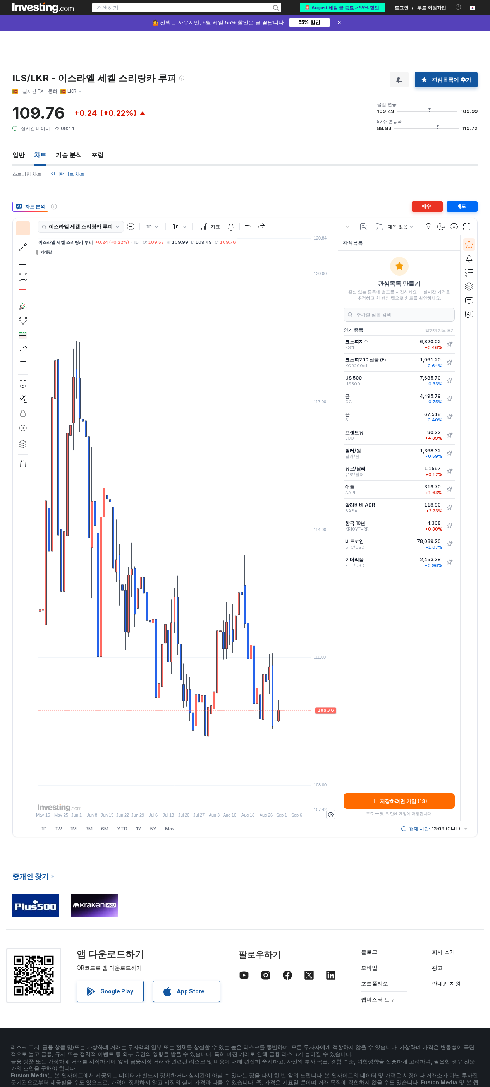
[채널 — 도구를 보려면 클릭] (23, 262)
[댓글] (469, 300)
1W (58, 829)
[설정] (330, 814)
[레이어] (23, 444)
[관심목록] (469, 244)
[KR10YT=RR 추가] (449, 525)
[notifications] (458, 7)
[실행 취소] (248, 227)
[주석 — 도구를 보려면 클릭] (23, 365)
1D (44, 829)
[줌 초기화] (206, 800)
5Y (153, 829)
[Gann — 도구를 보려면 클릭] (23, 306)
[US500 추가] (449, 380)
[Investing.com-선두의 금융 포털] (43, 7)
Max (170, 829)
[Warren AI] (469, 314)
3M (89, 829)
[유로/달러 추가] (449, 471)
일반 (18, 155)
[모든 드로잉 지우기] (23, 464)
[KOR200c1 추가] (449, 362)
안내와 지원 (446, 983)
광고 (437, 967)
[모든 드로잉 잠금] (23, 413)
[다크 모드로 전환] (441, 227)
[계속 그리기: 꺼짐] (23, 399)
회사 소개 (443, 951)
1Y (138, 829)
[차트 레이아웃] (343, 227)
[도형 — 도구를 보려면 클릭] (23, 277)
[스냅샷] (428, 227)
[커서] (23, 228)
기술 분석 (69, 155)
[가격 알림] (231, 227)
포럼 (97, 155)
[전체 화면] (467, 227)
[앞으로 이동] (196, 800)
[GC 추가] (449, 399)
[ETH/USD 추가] (449, 562)
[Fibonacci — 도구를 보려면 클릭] (23, 291)
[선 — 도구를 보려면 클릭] (23, 247)
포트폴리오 (374, 983)
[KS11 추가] (449, 344)
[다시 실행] (261, 227)
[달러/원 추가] (449, 453)
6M (104, 829)
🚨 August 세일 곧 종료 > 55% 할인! (342, 7)
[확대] (175, 800)
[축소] (165, 800)
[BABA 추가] (449, 507)
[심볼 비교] (131, 227)
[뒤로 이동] (186, 800)
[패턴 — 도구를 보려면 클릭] (23, 321)
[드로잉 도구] (35, 527)
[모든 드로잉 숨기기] (23, 428)
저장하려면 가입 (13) (403, 801)
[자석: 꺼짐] (23, 384)
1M (73, 829)
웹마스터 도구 (378, 999)
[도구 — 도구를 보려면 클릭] (23, 350)
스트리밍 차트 (26, 174)
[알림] (469, 258)
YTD (122, 829)
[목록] (469, 272)
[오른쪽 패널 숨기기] (335, 528)
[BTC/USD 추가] (449, 544)
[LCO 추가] (449, 435)
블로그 (369, 951)
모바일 (369, 967)
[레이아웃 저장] (364, 227)
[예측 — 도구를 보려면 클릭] (23, 335)
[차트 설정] (454, 227)
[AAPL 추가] (449, 489)
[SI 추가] (449, 417)
